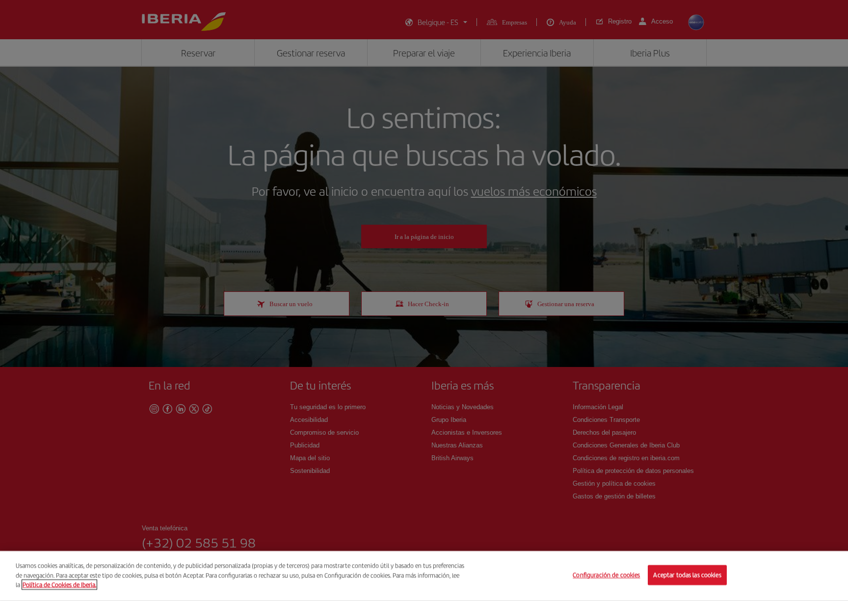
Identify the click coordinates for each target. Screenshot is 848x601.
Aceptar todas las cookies (687, 575)
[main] (424, 576)
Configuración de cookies (606, 575)
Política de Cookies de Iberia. (59, 584)
